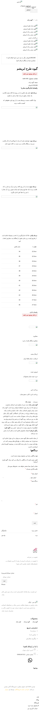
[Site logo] (19, 2)
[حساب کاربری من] (4, 8)
